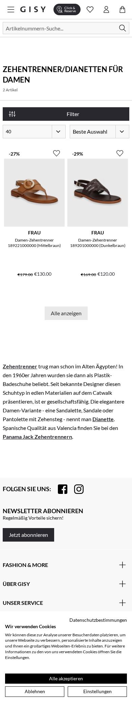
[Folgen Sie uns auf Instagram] (75, 489)
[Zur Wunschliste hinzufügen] (56, 150)
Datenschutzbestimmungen (98, 620)
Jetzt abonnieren (28, 534)
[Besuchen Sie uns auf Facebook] (59, 489)
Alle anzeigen (66, 313)
